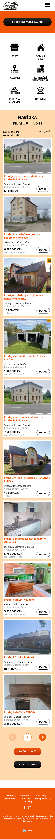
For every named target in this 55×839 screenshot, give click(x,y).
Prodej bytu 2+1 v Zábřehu (20, 712)
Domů (10, 795)
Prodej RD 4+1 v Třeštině (19, 657)
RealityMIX (27, 821)
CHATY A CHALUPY (14, 100)
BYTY (14, 56)
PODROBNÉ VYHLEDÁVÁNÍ (27, 21)
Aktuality (41, 795)
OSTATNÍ (40, 99)
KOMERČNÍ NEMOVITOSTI (40, 79)
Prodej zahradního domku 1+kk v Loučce (24, 357)
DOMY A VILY (40, 57)
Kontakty (27, 801)
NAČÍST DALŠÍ (27, 751)
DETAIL (43, 189)
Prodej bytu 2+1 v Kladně (19, 599)
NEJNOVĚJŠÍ (47, 131)
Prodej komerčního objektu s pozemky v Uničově (22, 236)
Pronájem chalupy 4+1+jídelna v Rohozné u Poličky (24, 297)
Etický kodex (42, 798)
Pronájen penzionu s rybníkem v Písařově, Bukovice (23, 177)
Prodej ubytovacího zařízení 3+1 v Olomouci (25, 540)
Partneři (26, 798)
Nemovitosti (11, 798)
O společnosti (25, 795)
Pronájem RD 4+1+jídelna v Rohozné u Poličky (27, 479)
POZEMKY (14, 77)
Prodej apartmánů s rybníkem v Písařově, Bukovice (23, 418)
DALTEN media (32, 818)
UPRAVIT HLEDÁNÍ (27, 764)
